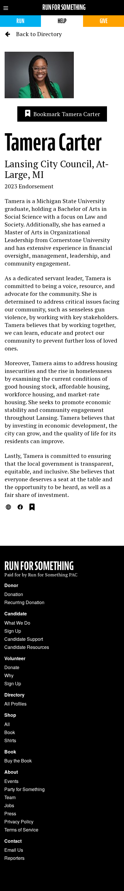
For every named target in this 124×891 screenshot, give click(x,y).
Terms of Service (21, 829)
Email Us (13, 850)
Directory (14, 694)
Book (9, 732)
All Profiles (15, 703)
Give (104, 21)
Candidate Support (23, 639)
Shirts (10, 740)
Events (11, 781)
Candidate (15, 613)
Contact (13, 841)
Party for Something (24, 789)
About (11, 772)
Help (62, 21)
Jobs (9, 805)
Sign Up (12, 631)
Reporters (14, 858)
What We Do (17, 622)
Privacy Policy (18, 821)
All (7, 724)
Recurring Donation (24, 602)
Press (10, 813)
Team (10, 797)
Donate (11, 667)
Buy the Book (18, 760)
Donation (13, 594)
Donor (11, 585)
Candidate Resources (26, 647)
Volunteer (14, 658)
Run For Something (39, 566)
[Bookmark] (32, 508)
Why (9, 675)
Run (20, 21)
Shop (10, 715)
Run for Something (64, 7)
